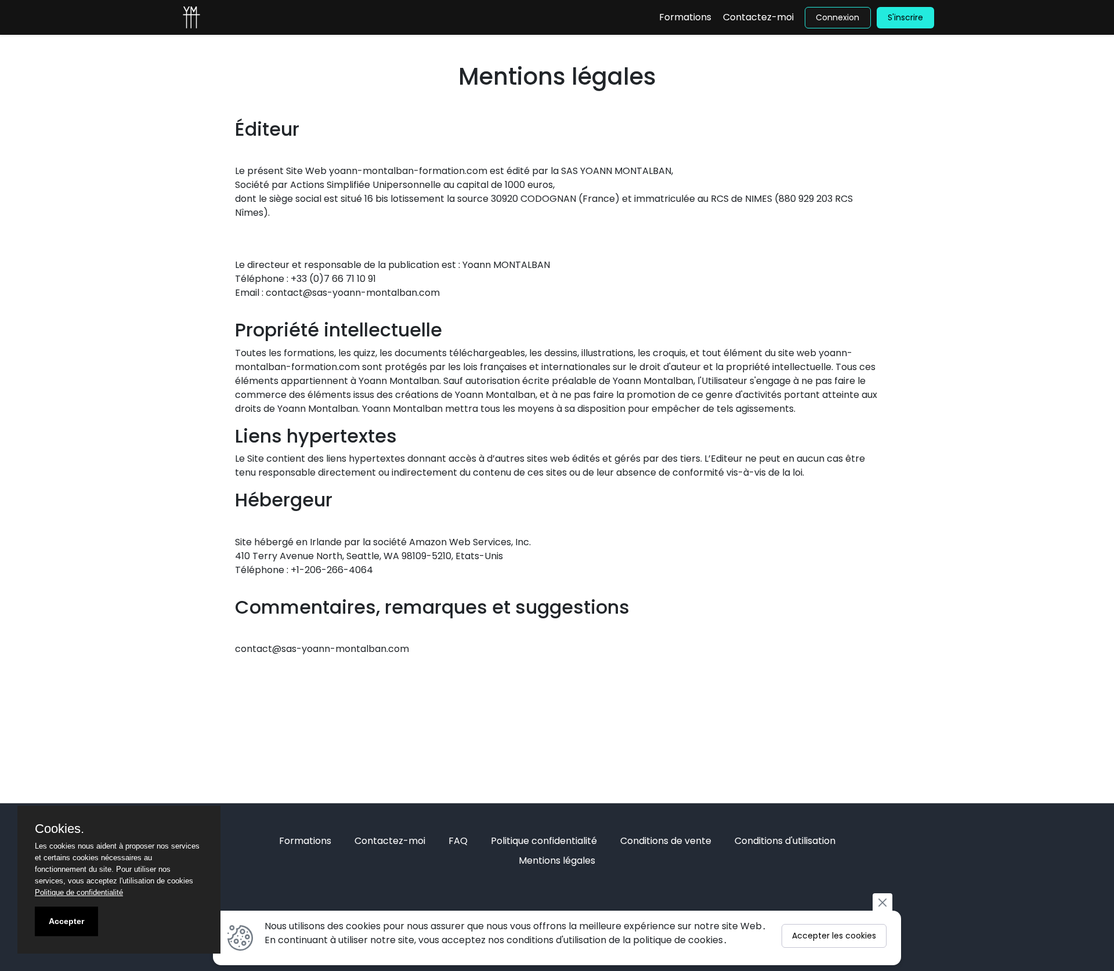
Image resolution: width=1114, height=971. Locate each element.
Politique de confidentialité (79, 892)
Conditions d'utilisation (785, 840)
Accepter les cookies (834, 935)
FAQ (458, 840)
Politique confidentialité (544, 840)
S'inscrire (905, 17)
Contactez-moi (758, 17)
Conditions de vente (665, 840)
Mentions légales (557, 860)
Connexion (837, 17)
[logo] (191, 17)
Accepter (66, 921)
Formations (685, 17)
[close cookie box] (882, 902)
